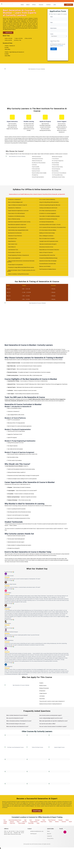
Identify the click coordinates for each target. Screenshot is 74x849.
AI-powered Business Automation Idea (47, 263)
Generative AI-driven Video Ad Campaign (47, 260)
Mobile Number (53, 28)
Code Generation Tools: (13, 249)
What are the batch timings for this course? (15, 723)
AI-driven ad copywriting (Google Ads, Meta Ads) (49, 205)
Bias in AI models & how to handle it (47, 238)
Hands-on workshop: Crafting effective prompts (18, 274)
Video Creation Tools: (12, 244)
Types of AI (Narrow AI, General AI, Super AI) (17, 205)
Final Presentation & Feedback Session (47, 269)
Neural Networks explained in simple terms (17, 224)
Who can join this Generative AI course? (14, 718)
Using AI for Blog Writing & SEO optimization (49, 202)
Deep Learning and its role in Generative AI (17, 227)
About (28, 4)
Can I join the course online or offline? (47, 723)
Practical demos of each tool (14, 252)
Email (51, 22)
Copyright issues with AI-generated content (48, 241)
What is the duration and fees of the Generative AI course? (18, 720)
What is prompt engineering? (14, 258)
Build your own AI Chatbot (45, 266)
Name (51, 16)
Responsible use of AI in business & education (49, 249)
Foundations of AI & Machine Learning (16, 216)
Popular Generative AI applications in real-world (18, 210)
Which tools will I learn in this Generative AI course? (17, 726)
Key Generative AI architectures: (15, 232)
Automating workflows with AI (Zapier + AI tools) (49, 224)
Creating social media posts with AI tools (48, 207)
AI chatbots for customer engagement (47, 213)
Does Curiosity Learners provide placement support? (50, 715)
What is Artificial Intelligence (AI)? (15, 202)
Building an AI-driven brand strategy (47, 232)
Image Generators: (12, 241)
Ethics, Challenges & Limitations (46, 235)
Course (51, 34)
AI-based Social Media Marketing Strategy (48, 258)
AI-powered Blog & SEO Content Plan (47, 255)
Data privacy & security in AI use (46, 246)
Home (22, 4)
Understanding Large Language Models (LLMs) (18, 230)
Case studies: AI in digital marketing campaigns (49, 216)
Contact (48, 4)
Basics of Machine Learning (14, 219)
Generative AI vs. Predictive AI (14, 207)
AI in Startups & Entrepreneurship (46, 221)
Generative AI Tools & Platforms (15, 235)
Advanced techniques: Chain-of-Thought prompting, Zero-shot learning (21, 271)
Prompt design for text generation (15, 264)
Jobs (54, 4)
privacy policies (59, 45)
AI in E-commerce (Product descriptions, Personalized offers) (52, 227)
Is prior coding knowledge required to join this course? (51, 718)
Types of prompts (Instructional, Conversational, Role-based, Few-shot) (20, 261)
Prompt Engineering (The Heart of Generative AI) (18, 255)
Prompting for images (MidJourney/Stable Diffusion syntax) (21, 267)
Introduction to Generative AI (14, 199)
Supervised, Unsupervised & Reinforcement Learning (19, 221)
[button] (34, 4)
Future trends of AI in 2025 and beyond (16, 213)
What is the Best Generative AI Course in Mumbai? (17, 715)
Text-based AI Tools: (12, 238)
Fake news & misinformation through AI (47, 244)
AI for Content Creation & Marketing (47, 199)
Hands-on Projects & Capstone (46, 252)
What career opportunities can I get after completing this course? (53, 720)
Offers (34, 4)
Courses (41, 4)
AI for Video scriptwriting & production (47, 210)
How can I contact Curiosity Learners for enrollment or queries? (53, 726)
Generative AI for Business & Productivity (48, 219)
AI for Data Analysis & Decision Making (47, 230)
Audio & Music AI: (12, 246)
